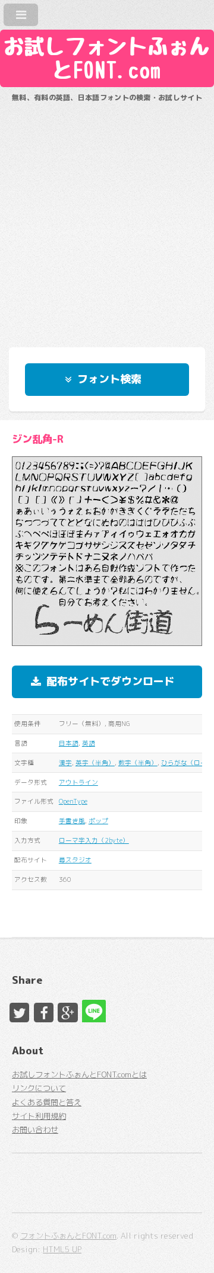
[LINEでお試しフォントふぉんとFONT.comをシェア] (92, 1009)
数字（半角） (138, 763)
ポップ (98, 821)
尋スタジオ (75, 860)
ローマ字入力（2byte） (94, 840)
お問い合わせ (35, 1129)
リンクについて (39, 1088)
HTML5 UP (62, 1249)
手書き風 (72, 821)
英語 (88, 743)
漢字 (65, 763)
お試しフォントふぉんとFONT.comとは (79, 1074)
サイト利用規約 (39, 1116)
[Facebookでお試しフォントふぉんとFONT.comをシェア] (44, 1012)
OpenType (73, 801)
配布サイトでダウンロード (110, 681)
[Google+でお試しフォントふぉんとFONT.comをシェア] (67, 1012)
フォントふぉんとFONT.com (68, 1235)
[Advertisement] (107, 219)
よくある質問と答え (46, 1102)
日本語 (68, 743)
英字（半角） (95, 763)
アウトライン (78, 782)
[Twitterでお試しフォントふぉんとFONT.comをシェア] (19, 1012)
